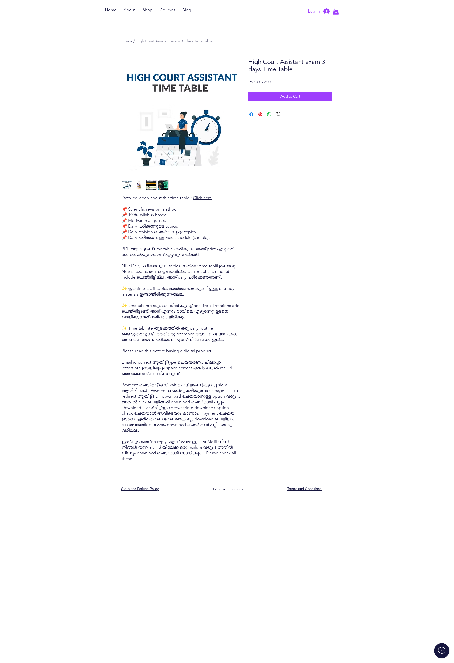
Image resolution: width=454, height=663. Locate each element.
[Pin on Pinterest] (260, 114)
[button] (336, 11)
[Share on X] (278, 114)
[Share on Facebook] (251, 114)
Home (127, 41)
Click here (202, 197)
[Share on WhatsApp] (269, 114)
